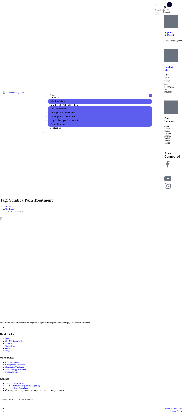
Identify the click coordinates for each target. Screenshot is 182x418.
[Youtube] (167, 178)
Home (8, 339)
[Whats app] (6, 327)
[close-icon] (165, 7)
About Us (54, 97)
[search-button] (157, 13)
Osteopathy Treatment (63, 116)
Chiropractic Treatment (63, 112)
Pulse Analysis (58, 124)
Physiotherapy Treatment (64, 120)
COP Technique (58, 108)
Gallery (8, 348)
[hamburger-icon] (150, 95)
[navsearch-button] (156, 5)
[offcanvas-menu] (169, 4)
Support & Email (169, 34)
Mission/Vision (58, 101)
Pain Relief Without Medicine (64, 105)
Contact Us (55, 128)
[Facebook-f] (167, 164)
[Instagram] (167, 185)
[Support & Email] (171, 21)
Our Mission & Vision (14, 341)
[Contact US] (171, 55)
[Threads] (167, 171)
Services (8, 343)
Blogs (7, 351)
